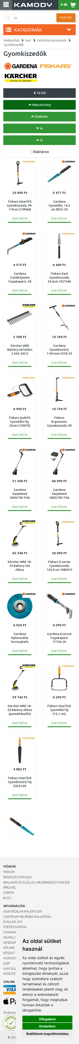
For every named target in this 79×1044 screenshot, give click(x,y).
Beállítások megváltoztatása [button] (47, 1033)
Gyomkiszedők (14, 45)
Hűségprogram (15, 942)
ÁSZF (6, 963)
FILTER (41, 93)
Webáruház (11, 40)
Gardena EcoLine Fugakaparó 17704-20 (59, 638)
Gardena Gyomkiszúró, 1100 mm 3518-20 (59, 349)
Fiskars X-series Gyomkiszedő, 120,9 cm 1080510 (59, 565)
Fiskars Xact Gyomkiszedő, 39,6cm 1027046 (59, 277)
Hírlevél (9, 887)
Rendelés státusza (17, 877)
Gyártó (8, 892)
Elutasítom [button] (47, 1026)
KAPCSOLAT (11, 968)
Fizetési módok (15, 927)
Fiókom (9, 872)
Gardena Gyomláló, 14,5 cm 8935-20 (59, 205)
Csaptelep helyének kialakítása (27, 916)
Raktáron (41, 152)
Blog (7, 898)
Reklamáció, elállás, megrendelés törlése (36, 882)
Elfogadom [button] (47, 1019)
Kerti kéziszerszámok (51, 40)
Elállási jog (12, 921)
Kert (28, 40)
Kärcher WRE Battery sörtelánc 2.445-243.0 (19, 349)
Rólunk (9, 947)
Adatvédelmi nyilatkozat (22, 911)
